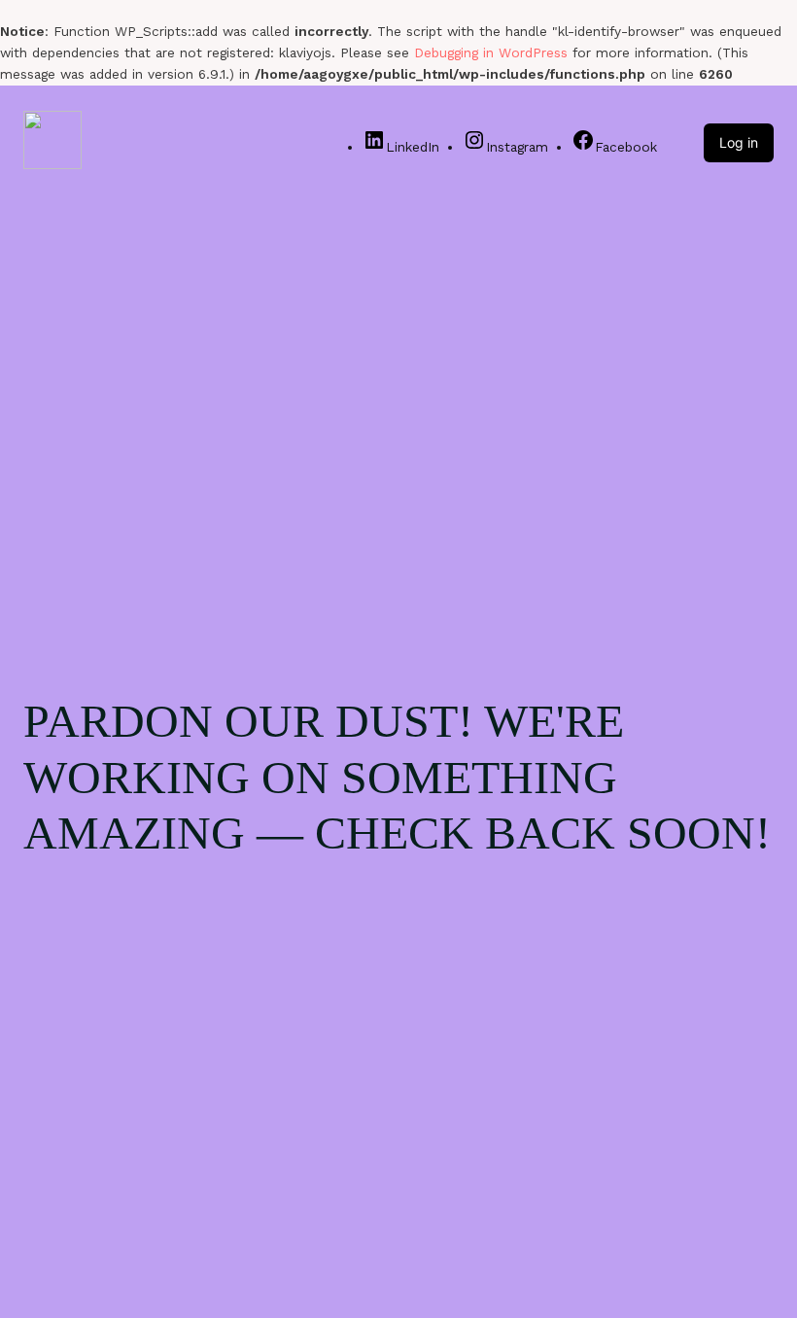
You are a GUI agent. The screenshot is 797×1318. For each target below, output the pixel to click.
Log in (738, 142)
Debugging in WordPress (491, 52)
